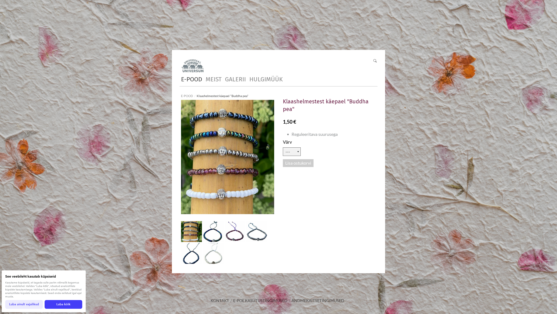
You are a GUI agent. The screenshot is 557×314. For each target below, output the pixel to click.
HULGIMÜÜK (266, 79)
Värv (287, 142)
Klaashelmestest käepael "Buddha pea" (222, 96)
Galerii (235, 79)
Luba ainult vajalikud (24, 304)
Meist (213, 79)
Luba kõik (63, 304)
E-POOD (191, 79)
